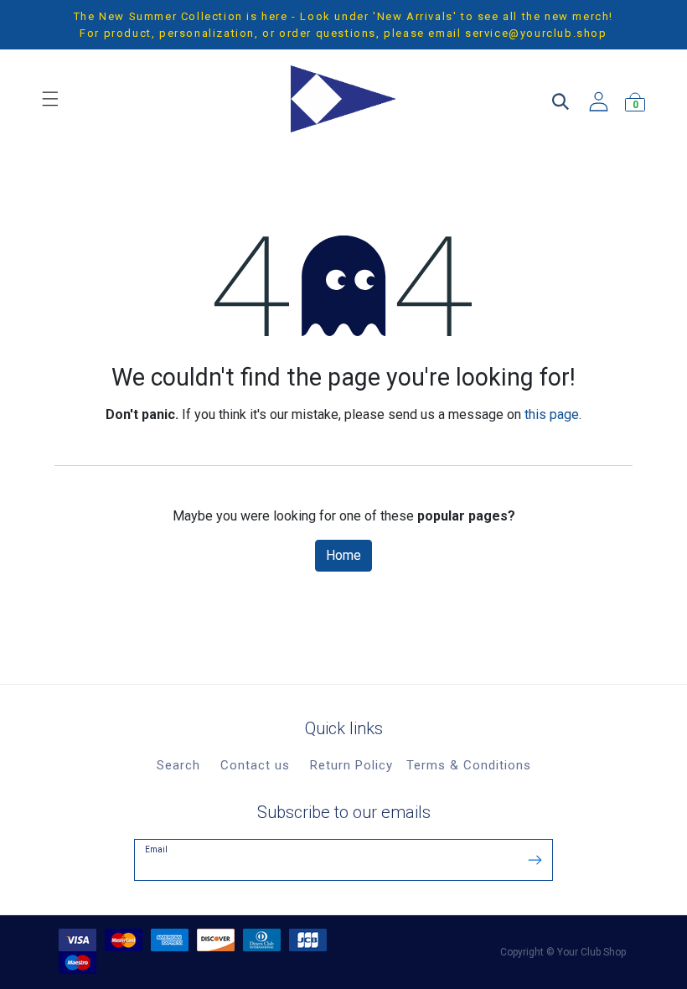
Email (156, 849)
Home (343, 555)
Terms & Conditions (468, 765)
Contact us (255, 765)
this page (551, 414)
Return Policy (351, 765)
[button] (535, 859)
